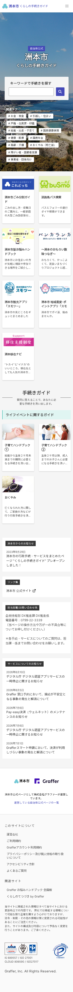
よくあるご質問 (17, 870)
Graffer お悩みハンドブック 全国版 (29, 890)
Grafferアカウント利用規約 (24, 847)
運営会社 (12, 834)
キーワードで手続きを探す (31, 83)
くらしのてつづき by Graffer (25, 896)
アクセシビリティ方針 (21, 864)
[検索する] (60, 91)
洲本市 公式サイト (18, 591)
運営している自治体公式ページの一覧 (36, 802)
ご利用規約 (14, 841)
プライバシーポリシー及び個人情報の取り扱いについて (35, 855)
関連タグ (11, 109)
